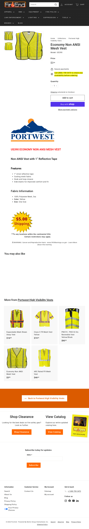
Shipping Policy (10, 504)
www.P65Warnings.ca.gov (57, 242)
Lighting (32, 17)
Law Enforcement (13, 17)
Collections (62, 38)
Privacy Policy (10, 501)
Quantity (54, 81)
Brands (8, 23)
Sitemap (47, 491)
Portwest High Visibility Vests (35, 299)
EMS (21, 12)
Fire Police (51, 12)
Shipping (54, 92)
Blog (20, 23)
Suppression (49, 17)
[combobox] (44, 4)
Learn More (72, 242)
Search (7, 491)
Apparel (8, 12)
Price (53, 58)
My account (49, 494)
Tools (65, 17)
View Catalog (54, 432)
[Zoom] (29, 45)
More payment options (67, 110)
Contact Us (28, 491)
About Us (8, 494)
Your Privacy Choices (13, 509)
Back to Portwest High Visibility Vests (46, 398)
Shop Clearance (21, 432)
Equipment (34, 12)
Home (53, 38)
